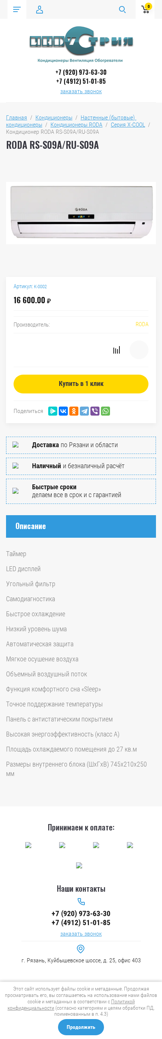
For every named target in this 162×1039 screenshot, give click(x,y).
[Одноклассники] (73, 411)
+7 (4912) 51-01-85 (81, 81)
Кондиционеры (53, 117)
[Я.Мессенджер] (52, 411)
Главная (16, 117)
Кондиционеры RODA (76, 124)
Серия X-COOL (128, 124)
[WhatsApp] (105, 411)
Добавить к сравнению (116, 349)
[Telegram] (84, 411)
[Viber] (94, 411)
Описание (30, 525)
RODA (142, 324)
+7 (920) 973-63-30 (81, 72)
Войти (39, 9)
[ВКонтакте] (63, 411)
